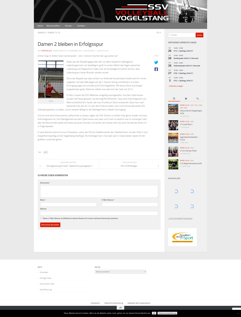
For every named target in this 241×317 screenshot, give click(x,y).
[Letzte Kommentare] (197, 98)
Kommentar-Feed (47, 284)
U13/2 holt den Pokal (188, 151)
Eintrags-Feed (45, 278)
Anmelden (44, 272)
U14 (196, 105)
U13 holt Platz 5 (186, 124)
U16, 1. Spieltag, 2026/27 (183, 81)
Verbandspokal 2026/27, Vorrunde (187, 66)
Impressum (95, 303)
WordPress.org (46, 290)
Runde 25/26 (184, 105)
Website (43, 209)
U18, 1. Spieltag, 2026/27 (183, 73)
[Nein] (238, 313)
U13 (192, 105)
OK (154, 313)
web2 (45, 152)
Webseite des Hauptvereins (139, 303)
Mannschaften (53, 25)
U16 (200, 105)
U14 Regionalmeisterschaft (191, 163)
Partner (68, 25)
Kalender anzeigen (176, 86)
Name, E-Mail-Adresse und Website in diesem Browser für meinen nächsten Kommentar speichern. (80, 218)
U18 (181, 108)
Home (40, 25)
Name (43, 200)
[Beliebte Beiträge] (186, 98)
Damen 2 (42, 32)
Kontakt (80, 25)
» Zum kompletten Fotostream (180, 218)
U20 (185, 108)
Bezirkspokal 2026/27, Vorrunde (186, 58)
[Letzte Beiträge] (174, 98)
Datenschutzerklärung (113, 303)
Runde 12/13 (54, 32)
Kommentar (45, 183)
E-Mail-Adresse (108, 200)
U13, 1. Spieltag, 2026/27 (183, 51)
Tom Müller (46, 51)
